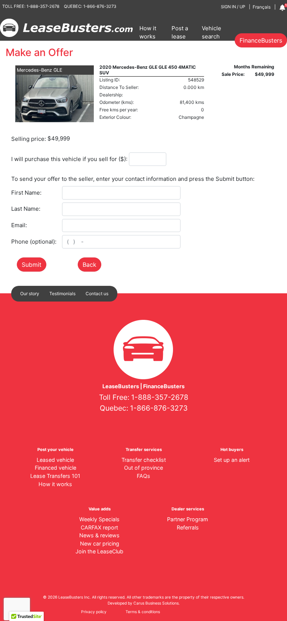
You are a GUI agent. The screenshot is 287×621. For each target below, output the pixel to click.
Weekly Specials (99, 519)
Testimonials (62, 293)
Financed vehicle (55, 467)
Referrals (188, 527)
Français (262, 7)
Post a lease (180, 32)
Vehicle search (211, 32)
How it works (147, 32)
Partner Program (187, 519)
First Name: (26, 192)
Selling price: (28, 138)
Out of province (143, 467)
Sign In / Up (233, 6)
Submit (31, 264)
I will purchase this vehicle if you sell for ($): (69, 159)
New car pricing (99, 543)
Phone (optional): (33, 241)
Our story (29, 293)
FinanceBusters (261, 40)
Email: (19, 225)
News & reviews (99, 535)
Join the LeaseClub (99, 551)
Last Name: (25, 208)
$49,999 (58, 138)
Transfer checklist (143, 460)
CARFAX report (99, 527)
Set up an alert (232, 460)
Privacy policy (94, 611)
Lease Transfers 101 (55, 476)
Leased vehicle (55, 460)
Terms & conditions (143, 611)
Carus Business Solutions (156, 603)
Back (89, 264)
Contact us (97, 293)
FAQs (143, 476)
